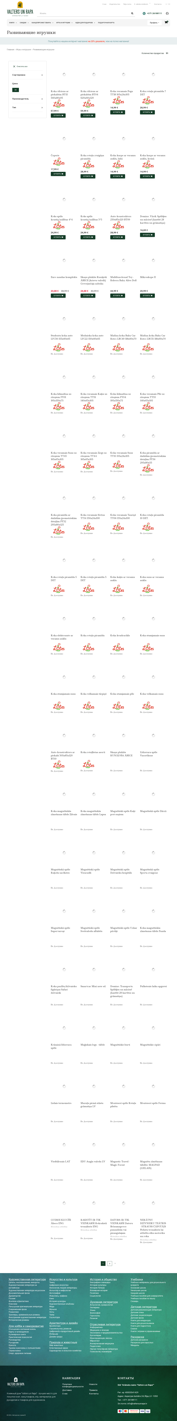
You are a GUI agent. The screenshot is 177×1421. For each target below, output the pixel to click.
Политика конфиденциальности (73, 1385)
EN (169, 4)
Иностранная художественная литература (27, 1317)
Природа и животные (63, 1342)
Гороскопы (95, 1316)
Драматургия (14, 1296)
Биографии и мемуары (100, 1282)
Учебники (137, 1279)
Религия (93, 1318)
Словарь (134, 1301)
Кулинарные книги (17, 1334)
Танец (52, 1282)
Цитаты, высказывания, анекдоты (24, 1282)
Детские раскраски (139, 1340)
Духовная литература (104, 1301)
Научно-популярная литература (104, 1349)
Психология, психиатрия (100, 1351)
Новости (93, 1384)
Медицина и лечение (99, 1330)
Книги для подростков (141, 1326)
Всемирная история (98, 1290)
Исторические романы (19, 1320)
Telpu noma (127, 4)
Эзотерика (94, 1307)
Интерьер (53, 1334)
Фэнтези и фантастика (19, 1301)
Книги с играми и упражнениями (145, 1331)
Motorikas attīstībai (59, 1227)
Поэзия (12, 1298)
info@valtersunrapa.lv (137, 1403)
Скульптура (54, 1317)
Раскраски (137, 1336)
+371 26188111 (129, 1400)
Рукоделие (14, 1342)
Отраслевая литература (105, 1324)
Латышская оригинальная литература (25, 1306)
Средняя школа (138, 1293)
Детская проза (137, 1318)
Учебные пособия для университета (147, 1296)
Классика (13, 1304)
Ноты (51, 1312)
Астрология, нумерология (101, 1305)
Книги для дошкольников (142, 1323)
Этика (92, 1310)
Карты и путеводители (19, 1332)
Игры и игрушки (63, 23)
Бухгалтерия (95, 1335)
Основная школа (138, 1288)
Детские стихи (137, 1312)
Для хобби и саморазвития (26, 1326)
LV (166, 4)
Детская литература (144, 1306)
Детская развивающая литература (146, 1310)
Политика (94, 1293)
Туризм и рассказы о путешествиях (24, 1348)
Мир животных (56, 1345)
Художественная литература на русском (27, 1290)
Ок (16, 90)
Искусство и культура (63, 1279)
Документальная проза (19, 1293)
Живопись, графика (58, 1296)
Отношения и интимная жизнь (22, 1329)
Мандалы (135, 1345)
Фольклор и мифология (60, 1290)
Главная (10, 49)
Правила (93, 1390)
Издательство (114, 4)
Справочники (15, 1351)
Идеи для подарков (84, 23)
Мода (51, 1306)
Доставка (67, 1390)
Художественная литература (27, 1279)
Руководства (14, 1340)
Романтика (14, 1312)
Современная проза (18, 1309)
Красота (12, 1345)
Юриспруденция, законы (101, 1338)
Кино (51, 1298)
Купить (57, 115)
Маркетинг (95, 1341)
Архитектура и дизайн (63, 1323)
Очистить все (21, 66)
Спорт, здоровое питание (20, 1353)
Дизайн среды (55, 1337)
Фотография (54, 1293)
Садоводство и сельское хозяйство (65, 1351)
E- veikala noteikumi (141, 4)
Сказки (134, 1329)
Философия (95, 1313)
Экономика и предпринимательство (106, 1333)
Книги (12, 23)
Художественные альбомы (61, 1304)
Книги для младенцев (141, 1320)
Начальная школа (138, 1290)
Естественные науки (58, 1348)
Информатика (96, 1327)
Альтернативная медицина (102, 1343)
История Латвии (97, 1288)
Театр (51, 1315)
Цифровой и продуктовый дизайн (64, 1331)
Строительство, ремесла (60, 1329)
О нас (104, 4)
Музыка (53, 1309)
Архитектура (54, 1326)
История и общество (103, 1279)
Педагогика (95, 1346)
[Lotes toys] (59, 103)
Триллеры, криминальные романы (24, 1315)
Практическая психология (20, 1337)
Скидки (23, 23)
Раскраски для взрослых (142, 1342)
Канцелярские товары (41, 23)
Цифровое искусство (59, 1285)
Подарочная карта (106, 23)
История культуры (57, 1301)
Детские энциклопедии (141, 1315)
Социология (95, 1296)
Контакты (158, 4)
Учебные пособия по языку (143, 1298)
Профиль (153, 23)
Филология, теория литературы (63, 1288)
